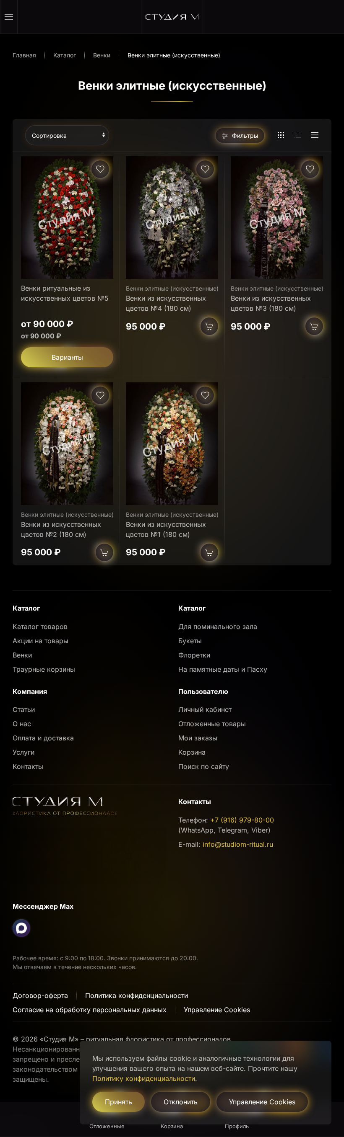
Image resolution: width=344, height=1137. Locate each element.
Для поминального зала (217, 626)
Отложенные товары (212, 723)
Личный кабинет (205, 709)
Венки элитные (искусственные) (172, 288)
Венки (22, 655)
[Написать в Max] (21, 928)
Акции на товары (40, 641)
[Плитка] (281, 135)
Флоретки (194, 655)
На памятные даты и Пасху (222, 669)
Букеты (190, 641)
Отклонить (181, 1102)
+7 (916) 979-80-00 (242, 820)
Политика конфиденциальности (136, 995)
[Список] (298, 135)
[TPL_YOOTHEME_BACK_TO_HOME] (172, 17)
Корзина (192, 752)
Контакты (28, 766)
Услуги (23, 752)
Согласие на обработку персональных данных (90, 1010)
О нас (22, 723)
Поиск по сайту (203, 766)
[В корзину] (209, 326)
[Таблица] (314, 135)
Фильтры (244, 135)
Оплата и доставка (43, 738)
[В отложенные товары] (100, 169)
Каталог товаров (40, 626)
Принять (118, 1102)
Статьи (24, 709)
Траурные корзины (44, 669)
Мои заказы (197, 738)
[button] (9, 17)
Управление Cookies (217, 1010)
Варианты (67, 357)
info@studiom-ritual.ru (238, 844)
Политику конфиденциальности (143, 1078)
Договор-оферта (40, 995)
